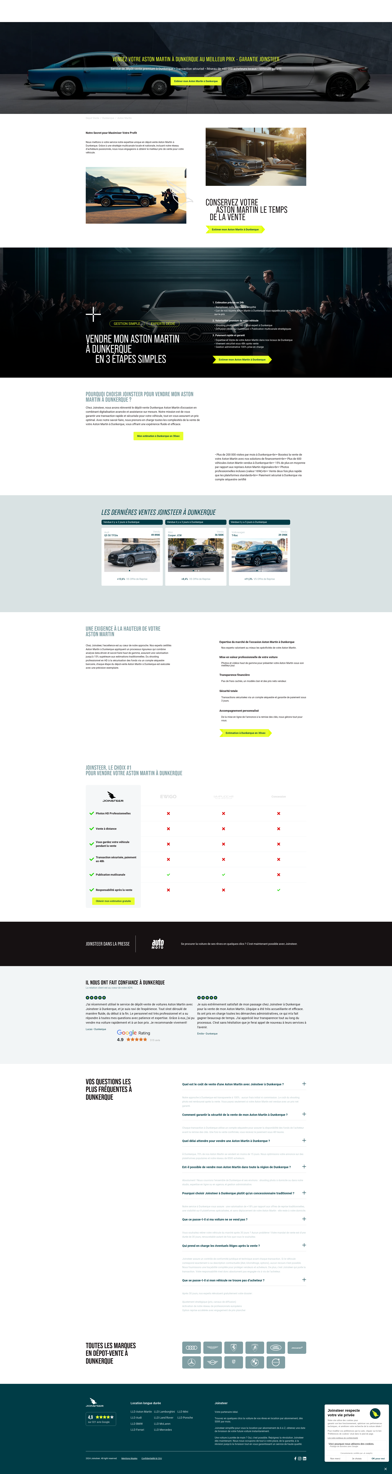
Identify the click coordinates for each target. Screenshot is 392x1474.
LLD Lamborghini (164, 1411)
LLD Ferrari (137, 1429)
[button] (382, 7)
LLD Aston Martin (141, 1411)
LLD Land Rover (163, 1417)
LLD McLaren (162, 1423)
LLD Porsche (185, 1417)
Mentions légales (129, 1458)
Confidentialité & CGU (151, 1458)
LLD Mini (182, 1411)
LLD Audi (136, 1417)
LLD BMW (137, 1423)
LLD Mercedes (163, 1429)
